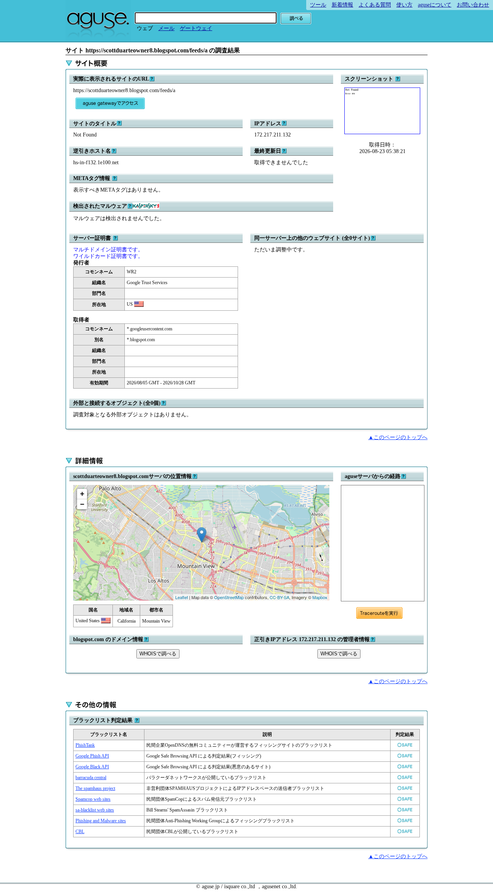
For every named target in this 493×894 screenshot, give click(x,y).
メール (166, 28)
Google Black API (92, 766)
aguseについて (434, 5)
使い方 (404, 5)
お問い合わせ (473, 5)
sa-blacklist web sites (94, 810)
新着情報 (342, 5)
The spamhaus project (95, 788)
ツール (318, 5)
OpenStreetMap (229, 597)
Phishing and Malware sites (100, 820)
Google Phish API (92, 756)
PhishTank (85, 745)
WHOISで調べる (157, 654)
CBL (79, 831)
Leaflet (181, 597)
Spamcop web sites (93, 799)
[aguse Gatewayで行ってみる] (110, 103)
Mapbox (319, 597)
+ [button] (82, 494)
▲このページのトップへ (398, 437)
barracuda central (90, 777)
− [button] (82, 504)
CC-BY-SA (279, 597)
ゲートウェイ (196, 28)
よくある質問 (375, 5)
